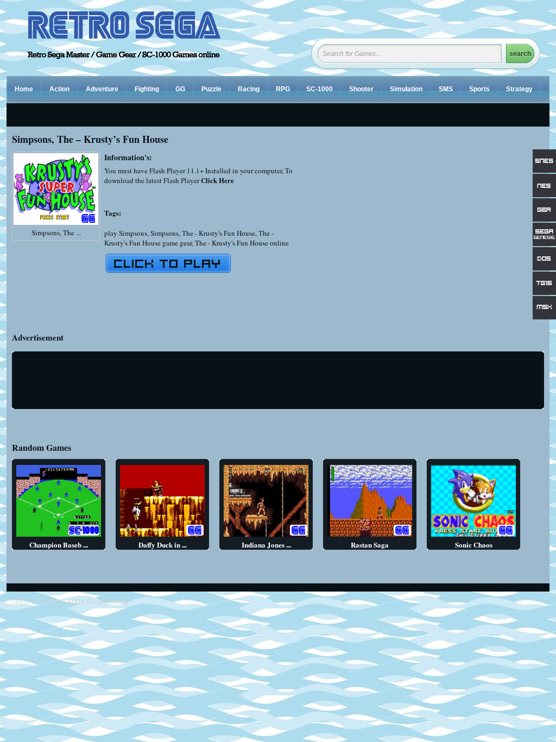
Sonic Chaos (473, 544)
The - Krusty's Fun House (218, 233)
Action (59, 89)
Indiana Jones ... (266, 544)
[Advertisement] (453, 228)
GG (180, 89)
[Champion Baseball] (58, 536)
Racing (249, 89)
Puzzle (211, 89)
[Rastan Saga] (369, 536)
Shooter (361, 89)
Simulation (406, 89)
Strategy (519, 89)
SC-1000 (319, 89)
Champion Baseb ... (58, 544)
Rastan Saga (370, 544)
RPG (283, 89)
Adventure (102, 89)
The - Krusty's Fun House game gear (189, 238)
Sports (479, 89)
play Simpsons (125, 233)
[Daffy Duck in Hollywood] (162, 536)
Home (24, 89)
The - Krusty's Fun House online (242, 243)
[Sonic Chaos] (473, 536)
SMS (446, 89)
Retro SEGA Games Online (88, 601)
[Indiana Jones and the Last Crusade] (266, 536)
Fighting (147, 89)
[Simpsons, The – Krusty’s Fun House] (56, 225)
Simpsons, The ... (56, 232)
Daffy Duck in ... (162, 544)
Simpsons (164, 233)
